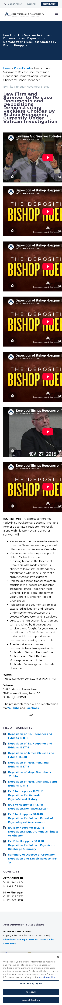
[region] (31, 979)
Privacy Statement (27, 939)
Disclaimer (9, 939)
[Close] (58, 957)
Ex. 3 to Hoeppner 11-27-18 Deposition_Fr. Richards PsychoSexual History (25, 795)
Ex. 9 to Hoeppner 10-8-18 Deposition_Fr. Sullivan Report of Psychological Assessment (30, 818)
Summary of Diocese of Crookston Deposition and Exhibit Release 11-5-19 (32, 858)
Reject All (31, 992)
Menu (56, 14)
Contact (49, 4)
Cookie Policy (47, 977)
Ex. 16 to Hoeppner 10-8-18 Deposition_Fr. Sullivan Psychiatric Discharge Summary (31, 845)
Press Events (22, 68)
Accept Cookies (31, 1000)
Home (7, 68)
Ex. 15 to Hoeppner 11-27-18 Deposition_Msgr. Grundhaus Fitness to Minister (33, 831)
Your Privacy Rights (31, 983)
